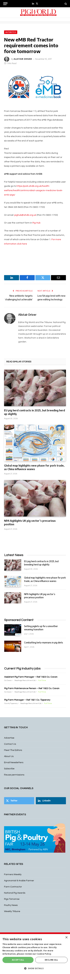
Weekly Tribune (12, 911)
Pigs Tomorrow (11, 899)
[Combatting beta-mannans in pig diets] (12, 646)
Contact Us (10, 744)
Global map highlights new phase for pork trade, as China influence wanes (34, 467)
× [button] (66, 937)
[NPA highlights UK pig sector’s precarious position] (35, 498)
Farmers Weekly (12, 874)
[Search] (65, 3)
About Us (9, 756)
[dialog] (35, 954)
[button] (35, 968)
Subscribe (9, 769)
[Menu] (5, 3)
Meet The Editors (13, 750)
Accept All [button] (18, 959)
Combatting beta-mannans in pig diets (43, 642)
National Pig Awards (14, 893)
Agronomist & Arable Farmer (19, 880)
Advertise (9, 738)
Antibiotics (10, 32)
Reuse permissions (14, 775)
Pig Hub (36, 223)
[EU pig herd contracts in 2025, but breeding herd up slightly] (35, 388)
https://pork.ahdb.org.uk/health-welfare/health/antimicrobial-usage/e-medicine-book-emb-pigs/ (33, 190)
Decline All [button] (51, 959)
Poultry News (11, 905)
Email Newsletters (13, 762)
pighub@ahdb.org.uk (25, 215)
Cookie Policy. (44, 953)
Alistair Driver (23, 59)
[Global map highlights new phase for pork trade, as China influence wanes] (35, 443)
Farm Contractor (13, 887)
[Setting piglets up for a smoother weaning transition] (12, 629)
